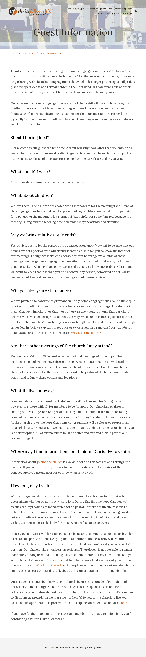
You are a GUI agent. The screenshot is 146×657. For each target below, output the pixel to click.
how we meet (96, 9)
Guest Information (50, 53)
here (124, 603)
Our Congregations (106, 13)
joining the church (49, 462)
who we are (76, 9)
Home (12, 53)
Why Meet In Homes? (86, 333)
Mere (98, 647)
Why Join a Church (49, 565)
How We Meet (27, 53)
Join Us (127, 13)
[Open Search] (136, 11)
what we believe (120, 9)
